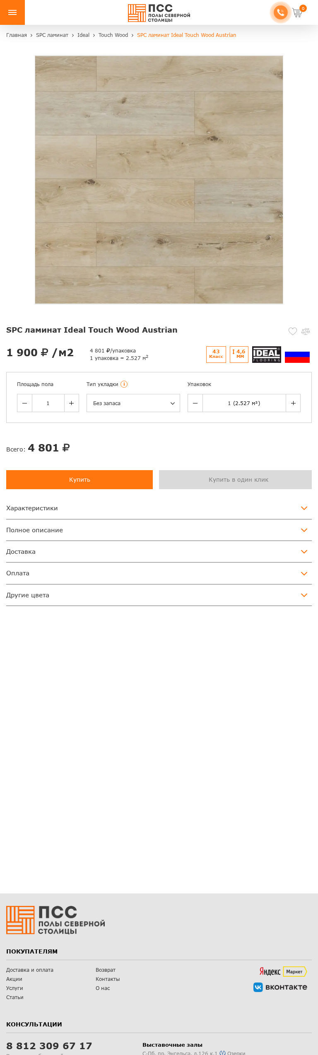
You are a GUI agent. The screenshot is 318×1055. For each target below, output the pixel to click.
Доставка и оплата (29, 970)
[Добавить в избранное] (293, 331)
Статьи (15, 997)
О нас (103, 988)
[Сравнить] (305, 331)
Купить (79, 479)
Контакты (108, 979)
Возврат (106, 970)
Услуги (14, 988)
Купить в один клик (238, 479)
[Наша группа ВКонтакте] (280, 987)
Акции (14, 979)
